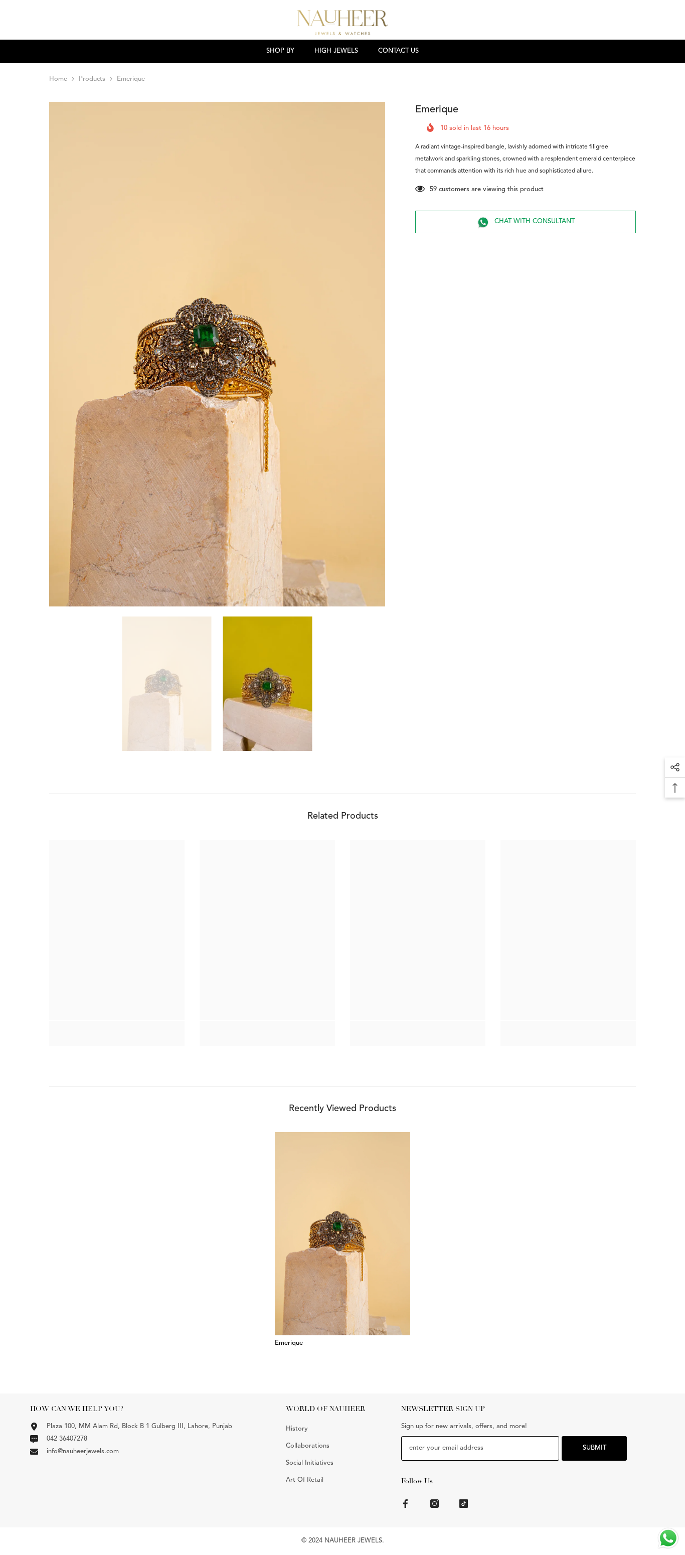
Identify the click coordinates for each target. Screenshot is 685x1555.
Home (58, 79)
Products (92, 79)
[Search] (617, 25)
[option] (217, 354)
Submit (594, 1448)
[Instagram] (434, 1503)
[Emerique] (342, 1233)
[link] (117, 1028)
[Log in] (679, 25)
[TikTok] (463, 1503)
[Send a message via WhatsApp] (668, 1538)
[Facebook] (405, 1503)
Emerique (289, 1343)
